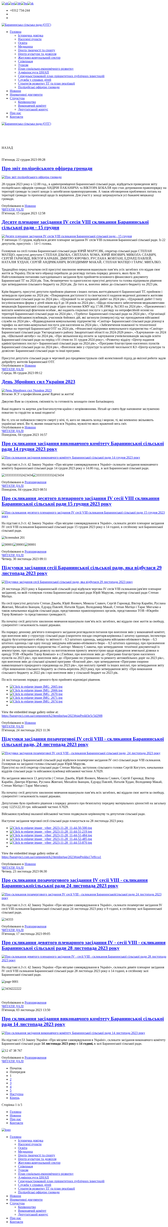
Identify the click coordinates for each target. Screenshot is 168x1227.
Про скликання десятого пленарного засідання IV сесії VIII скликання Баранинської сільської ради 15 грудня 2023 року (80, 501)
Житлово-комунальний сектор (39, 57)
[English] (11, 3)
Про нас (15, 113)
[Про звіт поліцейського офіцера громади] (32, 177)
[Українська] (5, 3)
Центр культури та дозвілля (37, 54)
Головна (15, 31)
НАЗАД (7, 147)
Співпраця (25, 61)
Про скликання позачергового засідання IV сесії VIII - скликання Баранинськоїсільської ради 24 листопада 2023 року (75, 882)
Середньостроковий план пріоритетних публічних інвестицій (61, 76)
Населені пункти (30, 39)
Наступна (16, 1094)
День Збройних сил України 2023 (38, 381)
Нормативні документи (26, 94)
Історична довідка (30, 35)
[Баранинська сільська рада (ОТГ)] (26, 24)
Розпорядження (35, 482)
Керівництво (27, 102)
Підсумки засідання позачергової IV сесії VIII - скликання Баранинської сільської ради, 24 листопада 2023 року (83, 741)
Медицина (25, 46)
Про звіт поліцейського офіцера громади (47, 168)
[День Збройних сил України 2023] (27, 390)
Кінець (14, 1098)
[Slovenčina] (30, 3)
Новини (15, 91)
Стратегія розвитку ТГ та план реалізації (46, 83)
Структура (17, 98)
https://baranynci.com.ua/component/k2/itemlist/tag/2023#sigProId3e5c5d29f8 (52, 715)
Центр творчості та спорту (36, 50)
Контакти (16, 116)
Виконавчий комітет (32, 105)
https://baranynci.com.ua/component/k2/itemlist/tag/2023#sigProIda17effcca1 (51, 857)
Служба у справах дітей (34, 79)
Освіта (22, 43)
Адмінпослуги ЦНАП (33, 72)
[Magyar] (24, 3)
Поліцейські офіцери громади (39, 87)
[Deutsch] (18, 3)
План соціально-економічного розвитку (46, 68)
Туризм (23, 65)
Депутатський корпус (33, 109)
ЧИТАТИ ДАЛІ (13, 209)
